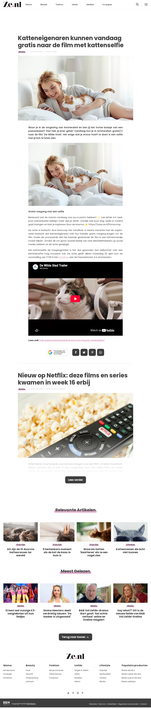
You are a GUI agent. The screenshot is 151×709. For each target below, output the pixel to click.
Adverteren (112, 704)
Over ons (102, 704)
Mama (29, 4)
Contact (143, 704)
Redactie (93, 704)
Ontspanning (32, 677)
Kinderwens (9, 670)
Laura (54, 52)
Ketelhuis (64, 257)
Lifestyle (90, 4)
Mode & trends (56, 670)
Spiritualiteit (105, 674)
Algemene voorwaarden (128, 704)
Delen (75, 352)
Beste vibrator (128, 670)
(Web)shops (55, 674)
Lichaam (30, 681)
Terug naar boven (73, 637)
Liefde (75, 4)
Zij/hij (76, 674)
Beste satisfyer (129, 681)
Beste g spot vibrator (132, 677)
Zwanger (7, 674)
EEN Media (31, 704)
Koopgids (107, 4)
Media (22, 51)
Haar (28, 670)
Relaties (78, 677)
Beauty (44, 4)
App (100, 352)
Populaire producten (135, 665)
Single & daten (81, 670)
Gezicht (29, 674)
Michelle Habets (58, 389)
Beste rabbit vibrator (131, 674)
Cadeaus (53, 677)
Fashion (59, 4)
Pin (92, 352)
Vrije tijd (103, 670)
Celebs (103, 677)
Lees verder (75, 480)
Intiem (77, 681)
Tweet (84, 352)
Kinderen (7, 677)
